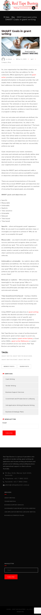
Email (5, 423)
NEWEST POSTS (9, 366)
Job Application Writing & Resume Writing (20, 405)
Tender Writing (11, 385)
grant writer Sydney (25, 338)
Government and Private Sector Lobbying (20, 398)
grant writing (33, 312)
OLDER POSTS (24, 366)
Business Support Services (15, 392)
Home (7, 17)
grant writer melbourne (22, 356)
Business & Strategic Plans (15, 412)
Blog (13, 17)
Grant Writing (10, 379)
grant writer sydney (9, 359)
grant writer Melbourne (20, 341)
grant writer (6, 356)
